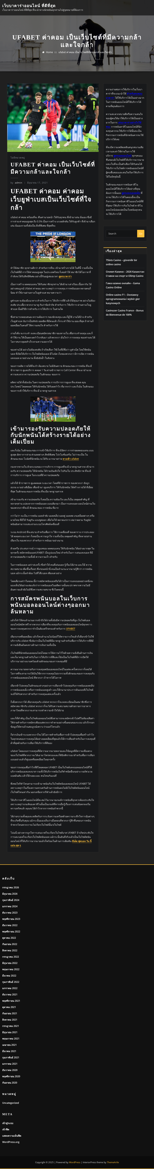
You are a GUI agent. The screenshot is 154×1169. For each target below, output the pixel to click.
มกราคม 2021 (9, 1063)
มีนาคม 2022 (9, 975)
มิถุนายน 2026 (9, 893)
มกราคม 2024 (9, 906)
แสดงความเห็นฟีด (11, 1135)
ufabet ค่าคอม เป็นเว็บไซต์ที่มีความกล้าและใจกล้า (85, 52)
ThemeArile (113, 1162)
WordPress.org (10, 1142)
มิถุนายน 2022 (9, 963)
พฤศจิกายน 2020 (11, 1076)
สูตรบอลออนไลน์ (122, 155)
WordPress (74, 1162)
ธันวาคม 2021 (9, 994)
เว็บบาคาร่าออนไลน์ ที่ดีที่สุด (29, 6)
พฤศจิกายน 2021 (11, 1000)
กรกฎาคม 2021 (10, 1026)
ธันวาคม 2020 (9, 1070)
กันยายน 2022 (9, 944)
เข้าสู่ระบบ (7, 1123)
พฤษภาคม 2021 (10, 1038)
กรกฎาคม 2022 (10, 956)
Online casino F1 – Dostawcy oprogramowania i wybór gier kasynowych (123, 299)
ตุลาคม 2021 (9, 1007)
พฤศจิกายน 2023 (11, 919)
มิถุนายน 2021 (9, 1032)
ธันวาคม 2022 (9, 925)
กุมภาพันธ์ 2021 (10, 1057)
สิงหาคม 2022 (9, 950)
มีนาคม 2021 (9, 1051)
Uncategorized (10, 1103)
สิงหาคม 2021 (9, 1019)
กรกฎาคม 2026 (10, 887)
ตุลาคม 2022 (9, 937)
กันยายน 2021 (9, 1013)
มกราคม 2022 (9, 988)
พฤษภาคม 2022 (10, 969)
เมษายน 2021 (9, 1045)
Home (49, 52)
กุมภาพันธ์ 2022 (10, 982)
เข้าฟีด (5, 1129)
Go (140, 233)
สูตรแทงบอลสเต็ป (131, 193)
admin (16, 182)
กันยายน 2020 (9, 1082)
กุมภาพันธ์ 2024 (10, 900)
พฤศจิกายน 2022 (11, 931)
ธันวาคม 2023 (9, 912)
